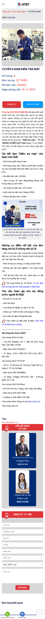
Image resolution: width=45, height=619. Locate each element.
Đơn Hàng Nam (19, 11)
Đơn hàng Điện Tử (10, 422)
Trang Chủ (7, 11)
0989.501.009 (22, 464)
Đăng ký (11, 104)
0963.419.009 (22, 502)
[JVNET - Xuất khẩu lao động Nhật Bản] (23, 4)
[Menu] (3, 4)
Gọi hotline (33, 104)
